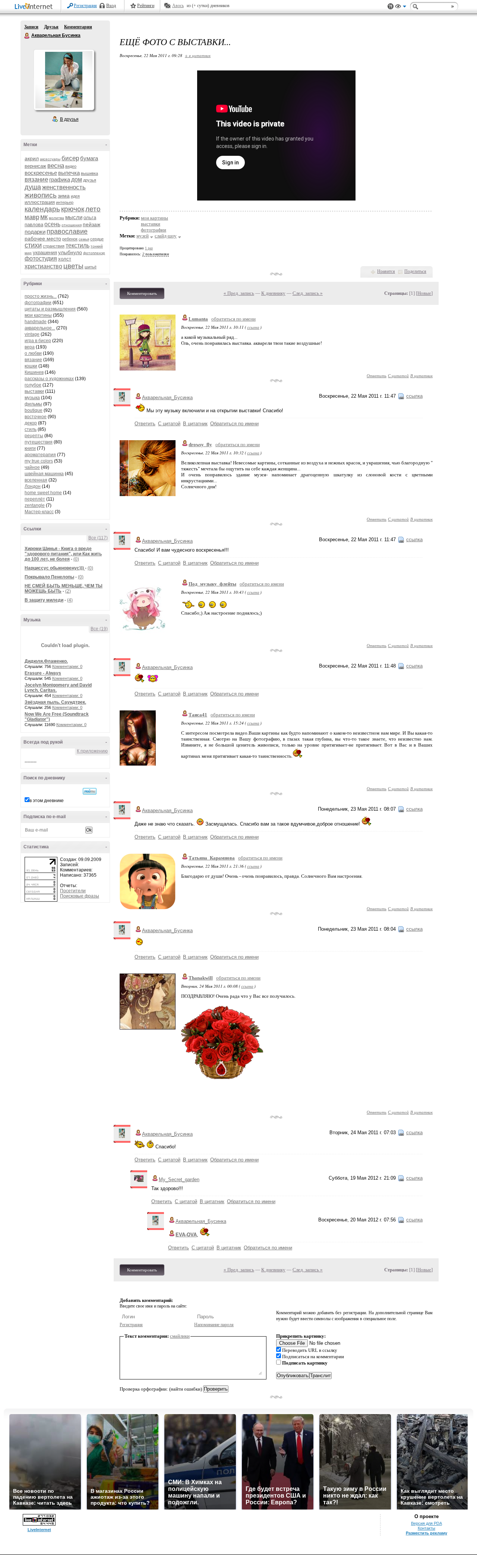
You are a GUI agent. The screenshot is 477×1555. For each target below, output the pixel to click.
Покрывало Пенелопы (49, 577)
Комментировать (142, 293)
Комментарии (78, 26)
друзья (89, 180)
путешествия (39, 442)
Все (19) (99, 628)
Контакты (426, 1528)
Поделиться (415, 271)
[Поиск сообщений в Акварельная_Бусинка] (90, 791)
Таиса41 (198, 714)
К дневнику (273, 293)
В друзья (69, 119)
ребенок (70, 239)
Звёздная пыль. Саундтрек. (55, 702)
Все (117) (98, 537)
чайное (32, 467)
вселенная (36, 480)
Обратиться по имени (234, 423)
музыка (32, 397)
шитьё (91, 267)
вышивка (89, 173)
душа (33, 187)
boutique (33, 410)
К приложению (92, 751)
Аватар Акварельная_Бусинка (64, 80)
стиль (31, 429)
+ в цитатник (198, 55)
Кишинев (34, 372)
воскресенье (41, 173)
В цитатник (421, 375)
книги (30, 448)
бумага (89, 158)
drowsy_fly (200, 444)
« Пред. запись (239, 293)
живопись (41, 195)
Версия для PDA (426, 1523)
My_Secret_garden (179, 1179)
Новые (424, 293)
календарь (42, 209)
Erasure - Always (43, 673)
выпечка (69, 173)
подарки (35, 231)
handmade (36, 321)
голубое (33, 385)
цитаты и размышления (50, 309)
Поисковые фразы (79, 896)
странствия (53, 246)
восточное (36, 416)
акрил (32, 158)
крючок (72, 209)
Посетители (73, 890)
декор (31, 423)
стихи (33, 245)
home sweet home (43, 492)
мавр (32, 217)
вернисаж (35, 166)
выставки (34, 391)
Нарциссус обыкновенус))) (55, 568)
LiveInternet (35, 7)
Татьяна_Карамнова (212, 858)
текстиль (77, 245)
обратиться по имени (233, 319)
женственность (64, 187)
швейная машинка (44, 473)
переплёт (35, 499)
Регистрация (85, 5)
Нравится (386, 271)
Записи (31, 26)
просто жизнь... (41, 296)
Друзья (51, 26)
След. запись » (308, 293)
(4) (70, 600)
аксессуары (50, 159)
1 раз (149, 248)
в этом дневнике (46, 800)
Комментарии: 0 (67, 666)
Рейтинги (145, 5)
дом (76, 179)
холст (64, 259)
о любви (33, 353)
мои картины (38, 315)
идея (75, 196)
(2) (68, 591)
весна (55, 165)
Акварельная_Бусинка (167, 397)
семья (84, 239)
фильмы (33, 404)
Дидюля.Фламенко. (46, 661)
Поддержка (391, 6)
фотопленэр (94, 253)
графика (59, 179)
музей (142, 236)
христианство (43, 266)
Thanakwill (201, 978)
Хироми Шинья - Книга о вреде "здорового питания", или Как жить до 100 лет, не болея (63, 554)
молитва (56, 218)
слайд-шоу (166, 236)
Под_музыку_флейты (212, 584)
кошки (31, 366)
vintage (32, 334)
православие (67, 231)
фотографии (38, 302)
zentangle (35, 505)
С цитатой (398, 375)
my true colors (39, 461)
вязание (36, 179)
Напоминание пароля (214, 1324)
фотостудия (41, 258)
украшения (45, 252)
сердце (97, 239)
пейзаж (91, 224)
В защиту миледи (44, 600)
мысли (73, 217)
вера (30, 347)
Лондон (33, 486)
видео (70, 166)
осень (52, 224)
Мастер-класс (39, 511)
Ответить (376, 375)
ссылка (253, 327)
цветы (73, 266)
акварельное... (40, 328)
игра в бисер (38, 340)
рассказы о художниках (49, 378)
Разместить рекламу (426, 1533)
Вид (400, 7)
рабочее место (43, 239)
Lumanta (198, 319)
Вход (111, 5)
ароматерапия (40, 454)
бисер (70, 158)
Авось (178, 5)
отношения (71, 225)
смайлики (180, 1336)
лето (93, 209)
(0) (76, 559)
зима (64, 196)
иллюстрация (40, 202)
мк (44, 217)
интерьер (64, 202)
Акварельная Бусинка (27, 36)
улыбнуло (70, 252)
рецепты (34, 435)
